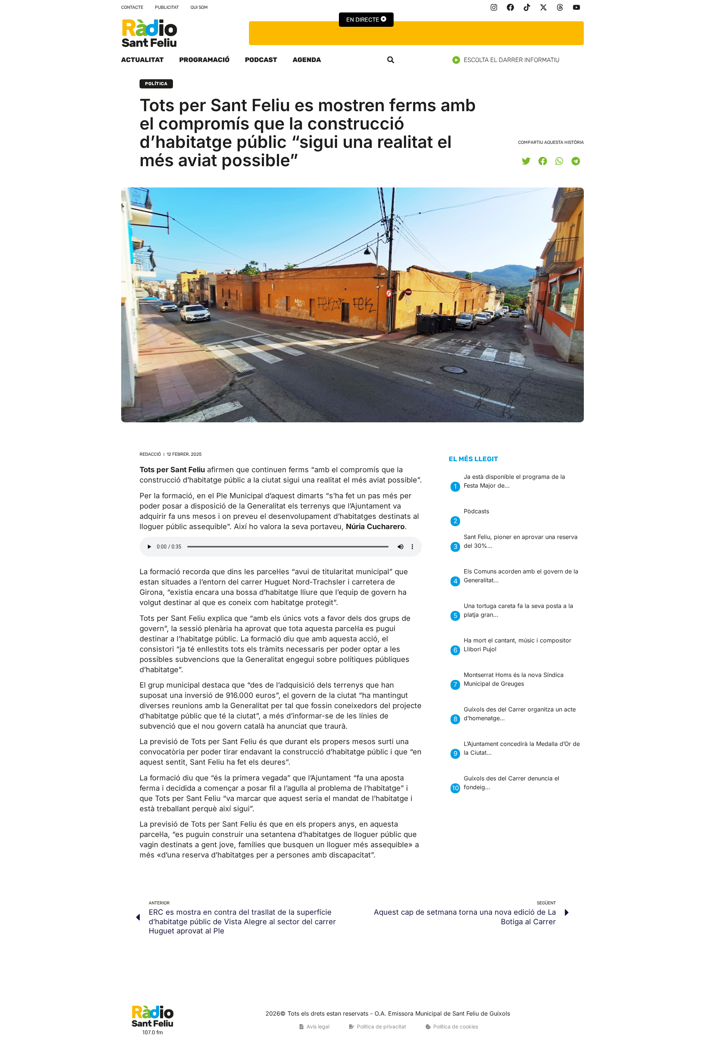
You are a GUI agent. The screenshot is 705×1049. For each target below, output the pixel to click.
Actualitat (142, 60)
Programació (204, 60)
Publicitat (167, 7)
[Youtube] (576, 7)
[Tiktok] (527, 7)
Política (156, 83)
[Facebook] (510, 7)
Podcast (261, 60)
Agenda (307, 60)
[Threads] (560, 7)
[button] (390, 59)
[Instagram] (494, 7)
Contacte (132, 7)
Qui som (199, 7)
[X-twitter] (543, 7)
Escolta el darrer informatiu (512, 59)
